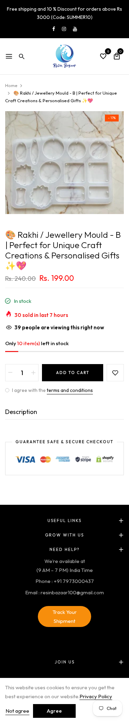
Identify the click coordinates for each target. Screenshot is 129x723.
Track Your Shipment (65, 616)
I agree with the (52, 390)
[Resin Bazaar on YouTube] (75, 29)
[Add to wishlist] (115, 372)
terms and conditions (70, 390)
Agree (54, 711)
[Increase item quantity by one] (33, 372)
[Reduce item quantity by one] (10, 372)
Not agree (17, 711)
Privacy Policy (95, 696)
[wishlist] (103, 57)
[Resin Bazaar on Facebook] (53, 29)
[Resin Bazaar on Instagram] (64, 29)
